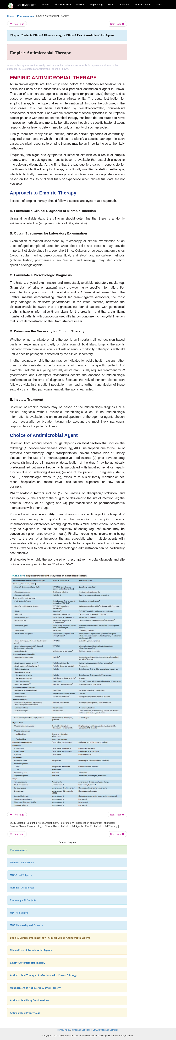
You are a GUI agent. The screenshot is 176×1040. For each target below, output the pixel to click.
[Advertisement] (150, 65)
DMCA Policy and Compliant (106, 1030)
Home (10, 16)
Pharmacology (25, 16)
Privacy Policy (63, 1030)
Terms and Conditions (81, 1030)
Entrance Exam (143, 4)
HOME (45, 4)
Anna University (62, 4)
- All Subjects (22, 862)
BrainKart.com (26, 5)
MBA (110, 4)
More (159, 4)
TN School (123, 4)
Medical (80, 4)
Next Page (116, 24)
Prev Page (18, 24)
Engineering (96, 4)
